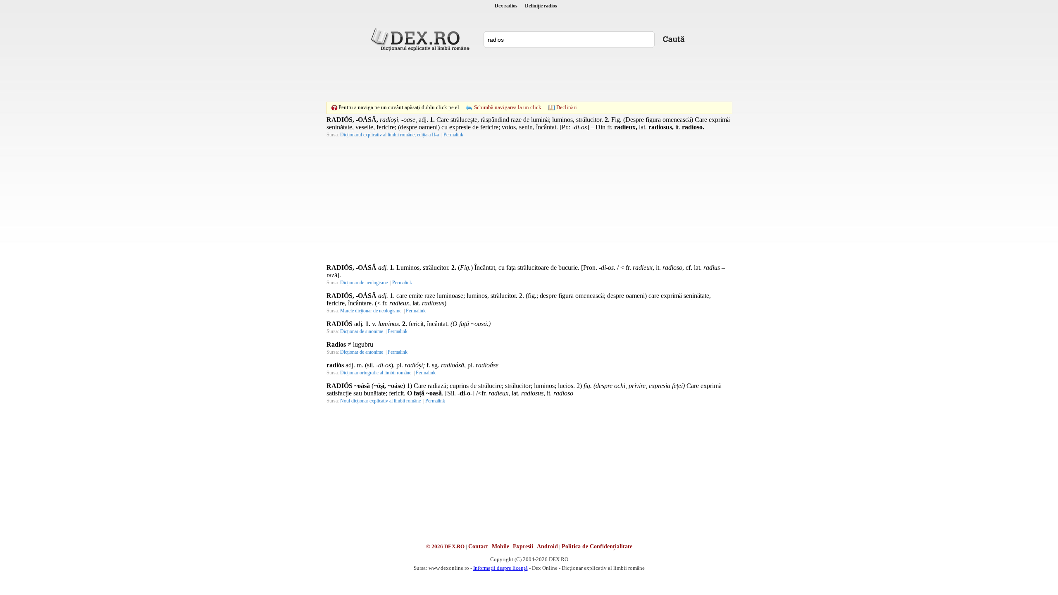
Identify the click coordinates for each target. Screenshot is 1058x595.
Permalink (453, 135)
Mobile (500, 546)
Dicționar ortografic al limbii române (375, 373)
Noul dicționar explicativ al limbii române (380, 401)
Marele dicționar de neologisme (370, 311)
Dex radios (506, 6)
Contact (478, 546)
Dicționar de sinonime (361, 331)
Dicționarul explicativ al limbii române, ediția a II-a (389, 135)
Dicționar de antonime (361, 352)
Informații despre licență (500, 568)
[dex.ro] (421, 39)
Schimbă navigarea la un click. (508, 107)
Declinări (566, 107)
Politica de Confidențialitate (597, 546)
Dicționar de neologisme (364, 283)
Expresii (523, 546)
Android (547, 546)
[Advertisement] (529, 76)
